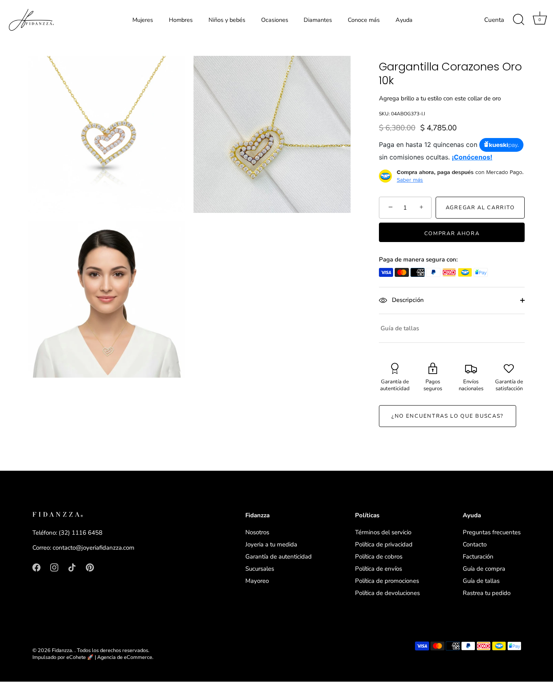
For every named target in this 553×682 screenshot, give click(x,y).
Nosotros (257, 532)
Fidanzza (62, 650)
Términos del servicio (383, 532)
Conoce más (364, 20)
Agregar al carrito (480, 207)
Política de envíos (378, 569)
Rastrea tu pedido (486, 593)
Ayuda (404, 20)
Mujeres (142, 20)
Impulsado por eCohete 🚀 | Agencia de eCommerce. (92, 657)
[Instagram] (54, 567)
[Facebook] (36, 567)
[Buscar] (518, 20)
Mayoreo (257, 581)
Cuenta (494, 20)
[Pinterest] (90, 567)
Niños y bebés (226, 20)
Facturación (478, 556)
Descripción (407, 300)
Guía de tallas (400, 328)
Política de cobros (378, 556)
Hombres (181, 20)
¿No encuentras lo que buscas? (447, 416)
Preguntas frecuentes (492, 532)
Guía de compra (484, 569)
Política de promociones (387, 581)
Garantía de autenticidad (278, 556)
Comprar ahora (452, 233)
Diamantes (318, 20)
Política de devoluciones (387, 593)
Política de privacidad (384, 544)
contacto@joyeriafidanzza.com (93, 548)
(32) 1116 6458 (80, 533)
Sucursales (259, 569)
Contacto (475, 544)
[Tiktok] (72, 567)
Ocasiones (274, 20)
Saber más (410, 180)
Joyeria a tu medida (271, 544)
